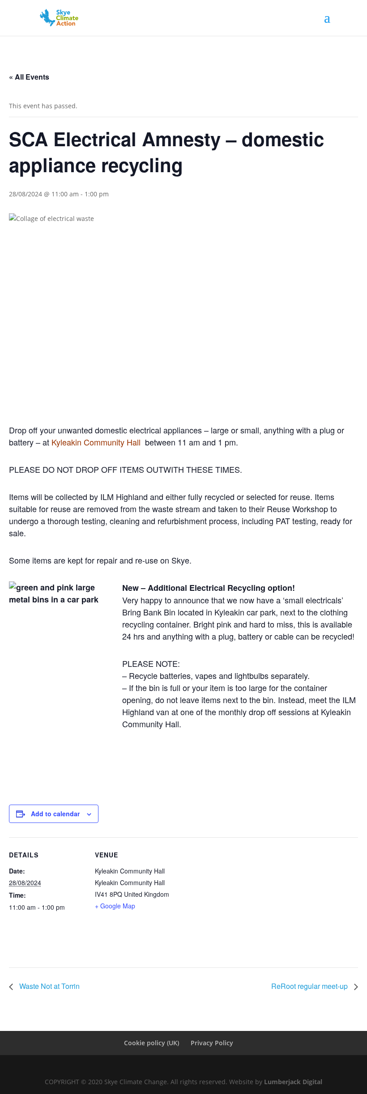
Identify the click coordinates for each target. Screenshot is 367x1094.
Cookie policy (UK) (151, 1043)
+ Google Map (115, 905)
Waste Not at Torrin (48, 986)
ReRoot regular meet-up (310, 986)
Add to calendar (55, 813)
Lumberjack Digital (293, 1081)
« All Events (29, 77)
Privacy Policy (212, 1043)
